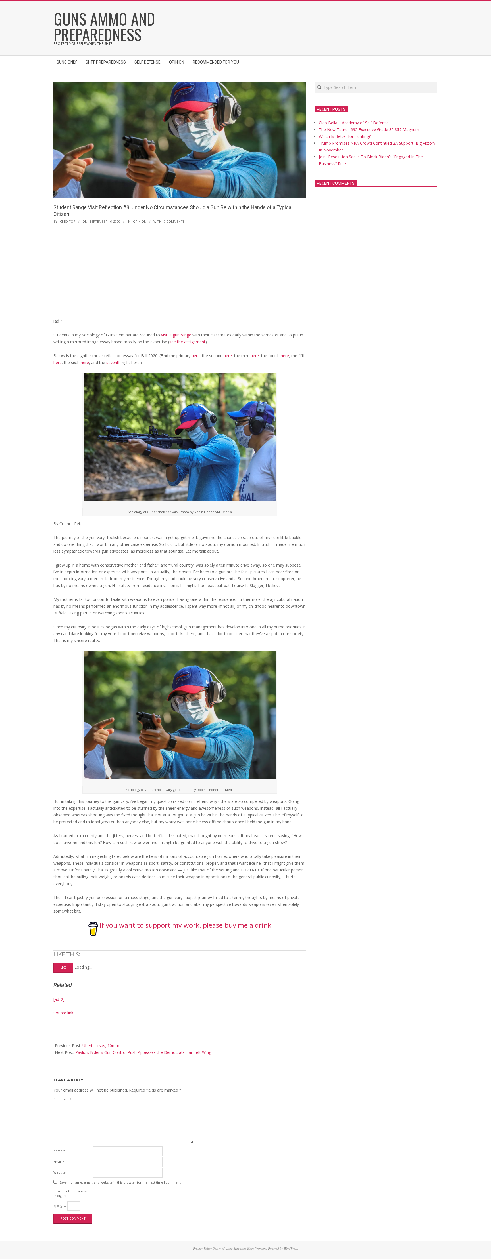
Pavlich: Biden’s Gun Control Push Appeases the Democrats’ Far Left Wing (143, 1052)
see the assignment (187, 341)
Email (58, 1161)
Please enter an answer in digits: (71, 1193)
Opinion (139, 221)
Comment (62, 1099)
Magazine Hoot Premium (250, 1248)
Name (59, 1151)
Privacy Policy (202, 1248)
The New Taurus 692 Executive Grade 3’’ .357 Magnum (369, 129)
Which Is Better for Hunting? (345, 136)
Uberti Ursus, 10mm (100, 1045)
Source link (63, 1013)
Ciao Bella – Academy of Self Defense (354, 122)
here (195, 355)
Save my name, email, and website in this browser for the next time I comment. (121, 1182)
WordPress (290, 1248)
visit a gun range (176, 335)
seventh (113, 362)
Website (59, 1172)
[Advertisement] (179, 275)
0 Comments (174, 221)
